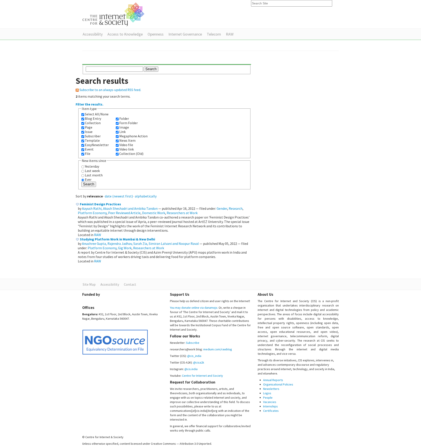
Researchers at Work (182, 213)
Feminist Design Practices (100, 204)
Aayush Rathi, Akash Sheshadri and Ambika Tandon (120, 208)
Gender (222, 208)
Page (88, 127)
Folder (124, 118)
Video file (126, 145)
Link (122, 131)
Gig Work (125, 248)
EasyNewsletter (97, 145)
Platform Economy (92, 213)
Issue (89, 131)
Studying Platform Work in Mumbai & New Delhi (117, 239)
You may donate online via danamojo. (194, 308)
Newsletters (271, 389)
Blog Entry (93, 118)
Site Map (89, 284)
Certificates (271, 411)
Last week (92, 170)
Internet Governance (185, 34)
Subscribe (192, 343)
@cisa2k (198, 362)
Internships (270, 406)
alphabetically (146, 196)
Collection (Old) (131, 153)
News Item (127, 140)
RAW (230, 34)
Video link (126, 149)
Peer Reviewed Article (124, 213)
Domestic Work (153, 213)
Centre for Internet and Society (202, 376)
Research (236, 208)
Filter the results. (89, 104)
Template (92, 140)
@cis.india (191, 369)
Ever (88, 179)
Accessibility (93, 34)
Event (89, 149)
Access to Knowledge (125, 34)
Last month (94, 175)
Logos (267, 393)
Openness (156, 34)
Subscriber (93, 136)
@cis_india (194, 356)
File (87, 153)
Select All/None (97, 114)
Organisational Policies (278, 384)
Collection (93, 123)
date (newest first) (119, 196)
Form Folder (128, 123)
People (268, 398)
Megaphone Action (133, 136)
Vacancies (269, 402)
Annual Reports (273, 380)
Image (124, 127)
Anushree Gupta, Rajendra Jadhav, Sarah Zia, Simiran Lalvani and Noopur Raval (140, 243)
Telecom (214, 34)
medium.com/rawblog (217, 349)
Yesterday (92, 166)
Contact (130, 284)
